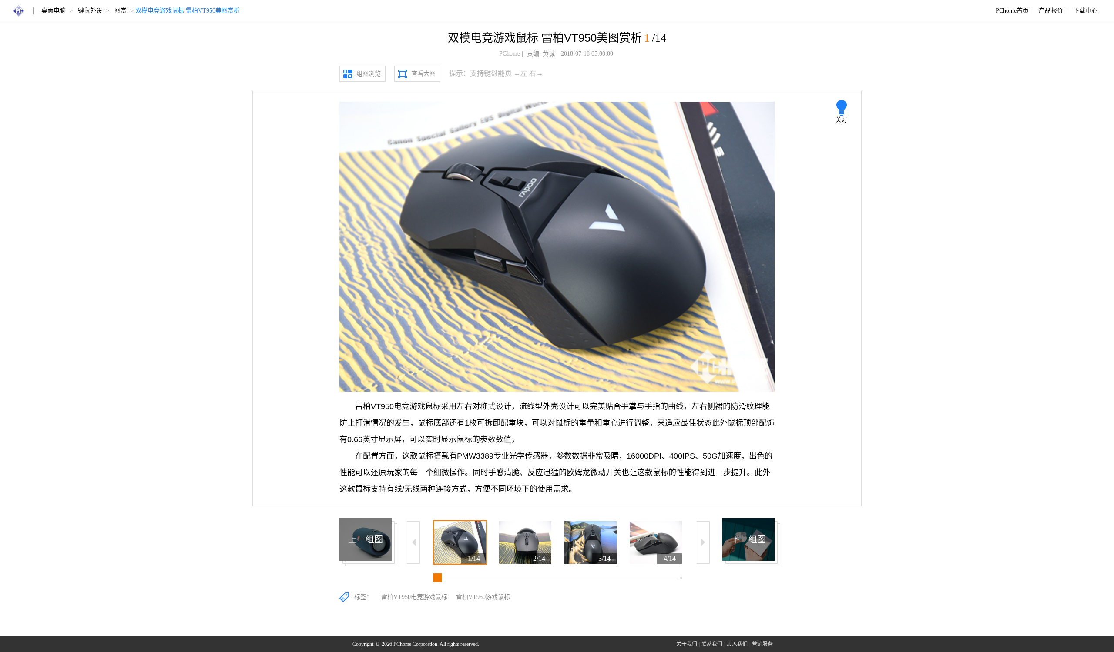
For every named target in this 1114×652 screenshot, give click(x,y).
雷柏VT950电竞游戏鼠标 (414, 597)
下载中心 (1085, 10)
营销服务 (762, 644)
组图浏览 (368, 73)
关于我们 (686, 644)
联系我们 (711, 644)
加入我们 (737, 644)
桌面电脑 (53, 10)
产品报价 (1051, 10)
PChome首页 (1012, 10)
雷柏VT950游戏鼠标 (483, 597)
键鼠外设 (90, 10)
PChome (509, 53)
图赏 (120, 10)
